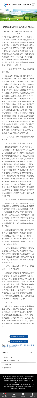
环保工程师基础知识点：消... (18, 341)
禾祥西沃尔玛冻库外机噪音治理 (10, 360)
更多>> (32, 352)
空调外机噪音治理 (7, 357)
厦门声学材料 (12, 347)
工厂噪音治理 (21, 388)
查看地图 (32, 396)
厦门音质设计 (24, 384)
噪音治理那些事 (6, 368)
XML (20, 382)
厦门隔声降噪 (19, 386)
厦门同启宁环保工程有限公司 (22, 380)
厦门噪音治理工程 (14, 384)
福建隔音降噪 (27, 386)
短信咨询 (14, 396)
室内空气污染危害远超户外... (18, 336)
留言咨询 (23, 396)
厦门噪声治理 (10, 386)
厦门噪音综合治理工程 (13, 345)
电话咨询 (4, 396)
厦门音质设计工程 (25, 345)
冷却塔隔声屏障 (6, 364)
